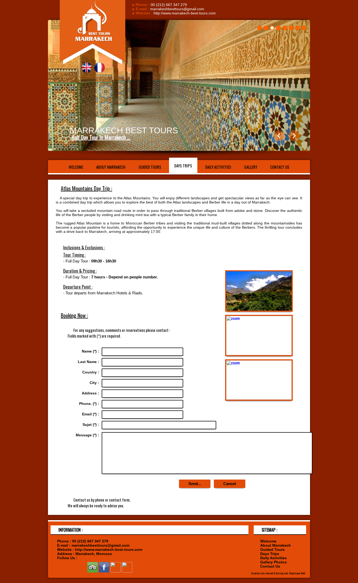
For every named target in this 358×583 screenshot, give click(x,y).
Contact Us (279, 167)
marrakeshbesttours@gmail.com (177, 9)
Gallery (250, 167)
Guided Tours (150, 167)
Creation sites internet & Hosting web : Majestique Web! (278, 573)
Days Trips (183, 165)
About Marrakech (111, 167)
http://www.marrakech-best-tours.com (185, 13)
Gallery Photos (273, 562)
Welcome (76, 167)
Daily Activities (218, 167)
